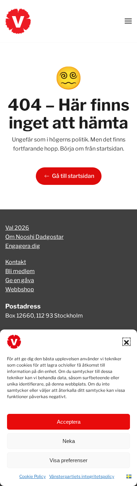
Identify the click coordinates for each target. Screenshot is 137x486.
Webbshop (19, 289)
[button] (126, 341)
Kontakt (15, 262)
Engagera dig (22, 246)
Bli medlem (20, 271)
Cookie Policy (32, 476)
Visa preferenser (68, 460)
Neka (69, 441)
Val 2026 (17, 227)
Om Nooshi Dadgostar (34, 237)
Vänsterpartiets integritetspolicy (81, 476)
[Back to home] (18, 21)
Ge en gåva (19, 280)
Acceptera (68, 422)
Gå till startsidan (73, 176)
